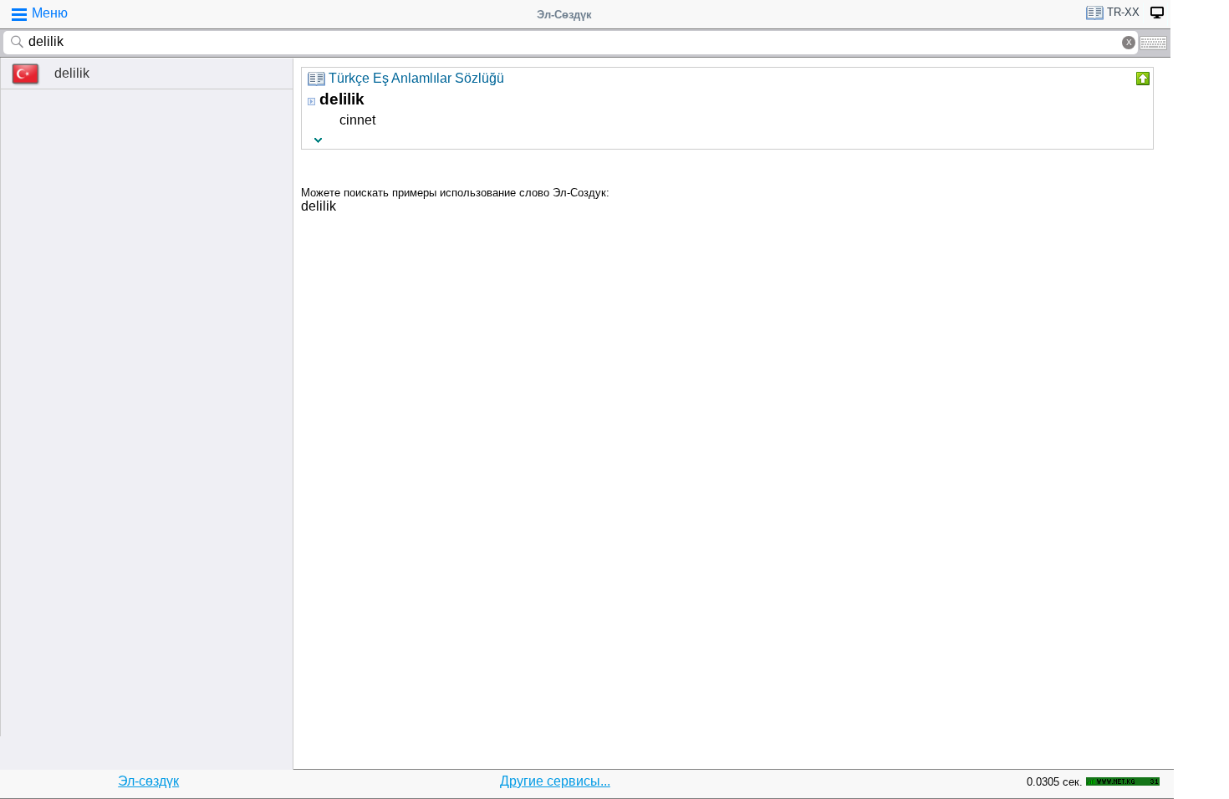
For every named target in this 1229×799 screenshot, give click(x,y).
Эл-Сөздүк (564, 14)
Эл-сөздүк (148, 781)
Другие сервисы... (555, 781)
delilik (71, 73)
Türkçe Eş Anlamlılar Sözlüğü (416, 78)
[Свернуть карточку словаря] (1141, 78)
